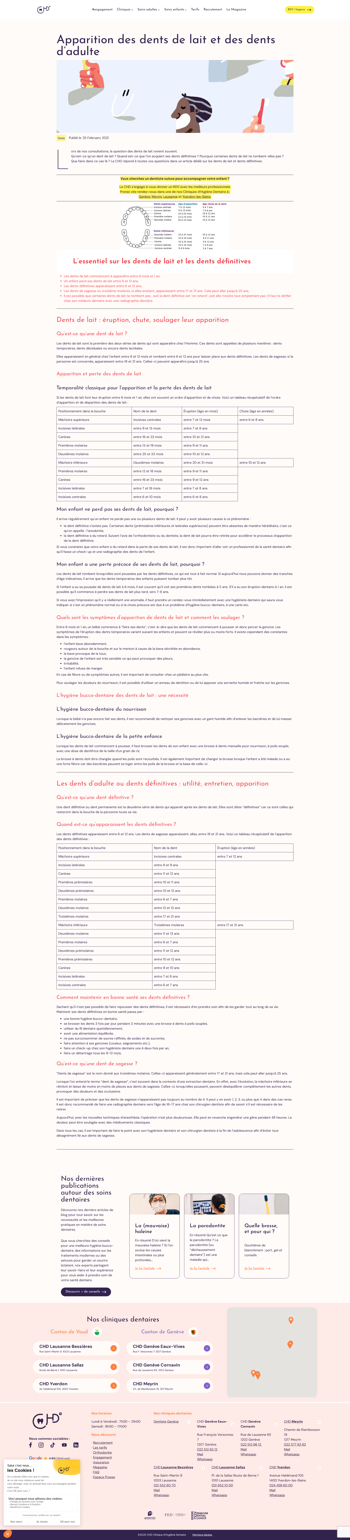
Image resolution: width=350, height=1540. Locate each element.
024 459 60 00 (281, 1485)
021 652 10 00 (222, 1485)
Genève (144, 196)
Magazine (100, 1467)
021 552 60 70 (165, 1485)
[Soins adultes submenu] (159, 10)
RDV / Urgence (296, 9)
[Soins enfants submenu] (186, 10)
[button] (258, 1376)
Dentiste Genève (166, 1421)
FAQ (96, 1472)
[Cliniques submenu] (132, 10)
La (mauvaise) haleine (152, 1228)
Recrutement (103, 1442)
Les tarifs (100, 1447)
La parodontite (207, 1226)
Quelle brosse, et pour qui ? (261, 1228)
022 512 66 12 (251, 1444)
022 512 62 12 (207, 1449)
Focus (61, 137)
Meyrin (157, 196)
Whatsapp (205, 1459)
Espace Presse (104, 1477)
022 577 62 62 (295, 1444)
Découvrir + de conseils (83, 1291)
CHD (293, 1421)
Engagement (102, 1457)
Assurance (101, 1462)
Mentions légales (202, 1534)
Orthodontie (102, 1452)
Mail (200, 1454)
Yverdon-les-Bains (196, 196)
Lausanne (170, 196)
